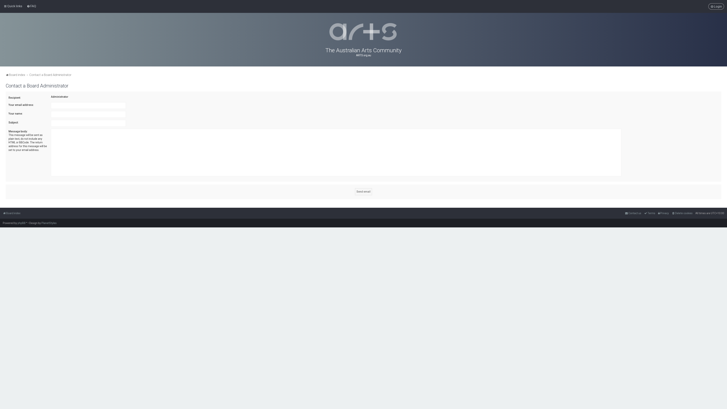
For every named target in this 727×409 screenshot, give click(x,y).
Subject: (14, 122)
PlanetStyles (49, 223)
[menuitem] (31, 6)
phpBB (22, 223)
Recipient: (15, 97)
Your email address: (21, 104)
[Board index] (363, 31)
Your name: (16, 113)
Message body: (18, 131)
